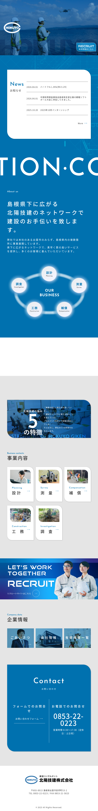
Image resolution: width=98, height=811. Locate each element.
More (80, 123)
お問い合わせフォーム (27, 718)
